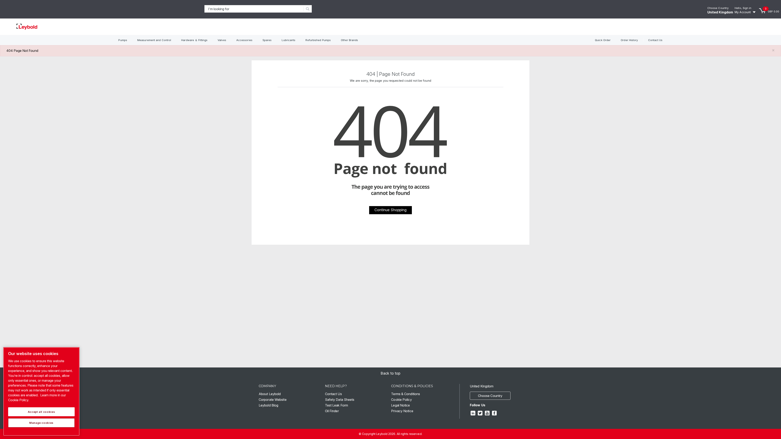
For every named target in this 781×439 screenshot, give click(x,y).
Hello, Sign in (743, 8)
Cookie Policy (401, 400)
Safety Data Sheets (340, 400)
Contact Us (655, 40)
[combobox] (254, 8)
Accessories (244, 40)
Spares (267, 40)
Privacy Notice (402, 411)
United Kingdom (720, 12)
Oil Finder (332, 411)
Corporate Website (273, 400)
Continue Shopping (390, 210)
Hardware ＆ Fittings (194, 40)
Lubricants (288, 40)
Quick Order (603, 40)
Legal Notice (400, 405)
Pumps (122, 40)
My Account (743, 12)
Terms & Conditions (405, 394)
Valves (222, 40)
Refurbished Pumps (318, 40)
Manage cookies (41, 422)
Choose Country (718, 8)
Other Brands (349, 40)
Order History (629, 40)
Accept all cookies (41, 411)
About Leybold (270, 394)
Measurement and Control (154, 40)
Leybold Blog (268, 405)
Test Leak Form (336, 405)
